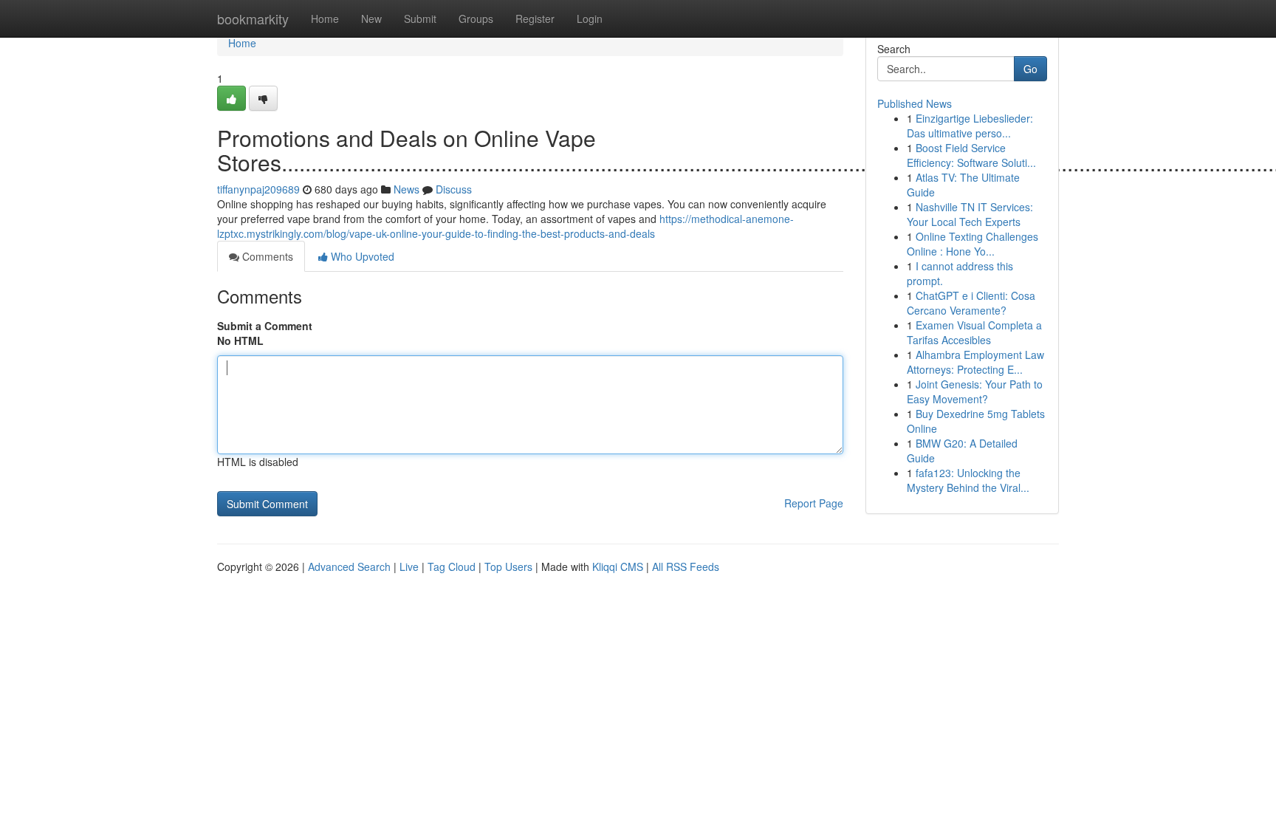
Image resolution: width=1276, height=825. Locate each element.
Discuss (454, 189)
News (406, 189)
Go (1030, 68)
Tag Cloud (452, 566)
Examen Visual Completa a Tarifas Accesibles (974, 332)
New (371, 18)
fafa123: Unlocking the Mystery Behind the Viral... (968, 480)
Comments (266, 256)
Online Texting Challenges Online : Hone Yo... (972, 244)
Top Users (508, 566)
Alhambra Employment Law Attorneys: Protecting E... (975, 362)
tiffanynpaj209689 (258, 189)
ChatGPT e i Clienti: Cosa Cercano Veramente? (971, 303)
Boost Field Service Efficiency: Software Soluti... (971, 155)
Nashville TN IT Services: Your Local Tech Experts (970, 214)
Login (590, 18)
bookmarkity (253, 18)
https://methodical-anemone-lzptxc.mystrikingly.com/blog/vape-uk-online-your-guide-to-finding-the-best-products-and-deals (505, 226)
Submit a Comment (264, 325)
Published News (914, 103)
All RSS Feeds (685, 566)
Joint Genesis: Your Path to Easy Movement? (975, 391)
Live (409, 566)
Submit (420, 18)
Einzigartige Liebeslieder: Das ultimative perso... (970, 125)
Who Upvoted (361, 256)
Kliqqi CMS (617, 566)
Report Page (813, 503)
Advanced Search (349, 566)
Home (325, 18)
